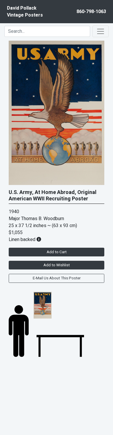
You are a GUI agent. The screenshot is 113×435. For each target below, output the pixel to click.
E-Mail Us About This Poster (57, 278)
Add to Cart (57, 252)
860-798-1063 (91, 11)
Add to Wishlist (56, 265)
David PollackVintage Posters (25, 12)
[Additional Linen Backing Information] (39, 239)
